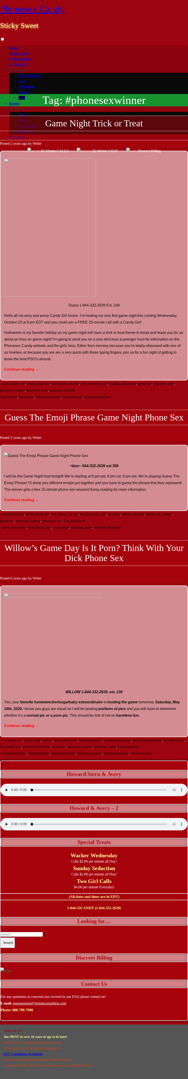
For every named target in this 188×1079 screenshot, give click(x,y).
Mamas (24, 92)
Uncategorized (74, 521)
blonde (47, 740)
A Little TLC (19, 64)
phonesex (145, 384)
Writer (37, 143)
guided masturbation (147, 740)
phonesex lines (37, 390)
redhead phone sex (107, 527)
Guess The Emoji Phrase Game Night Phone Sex (94, 417)
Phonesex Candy (32, 9)
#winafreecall (72, 397)
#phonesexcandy (63, 753)
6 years (16, 578)
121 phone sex (11, 740)
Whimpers (27, 87)
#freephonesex (38, 753)
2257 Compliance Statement (23, 1054)
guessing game (81, 527)
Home (13, 48)
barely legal (32, 740)
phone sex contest (159, 514)
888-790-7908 (22, 1010)
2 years (16, 143)
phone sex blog (133, 514)
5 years (16, 438)
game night (61, 527)
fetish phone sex (37, 514)
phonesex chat (163, 384)
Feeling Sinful (19, 59)
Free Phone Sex (39, 527)
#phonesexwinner (48, 397)
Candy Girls (18, 53)
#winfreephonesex (97, 397)
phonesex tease (105, 747)
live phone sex (174, 740)
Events (14, 103)
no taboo (114, 514)
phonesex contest (12, 390)
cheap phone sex (13, 384)
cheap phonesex (38, 384)
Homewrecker (141, 753)
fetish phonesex (90, 740)
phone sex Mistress (36, 747)
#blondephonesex (13, 753)
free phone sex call (65, 384)
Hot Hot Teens (30, 76)
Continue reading (21, 369)
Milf (22, 98)
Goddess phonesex (122, 384)
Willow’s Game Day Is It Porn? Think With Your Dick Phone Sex (94, 553)
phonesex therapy (62, 390)
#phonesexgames (89, 753)
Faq (22, 115)
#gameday (26, 397)
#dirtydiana (9, 397)
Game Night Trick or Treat (94, 123)
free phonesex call (94, 384)
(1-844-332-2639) (108, 908)
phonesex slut (52, 521)
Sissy (22, 81)
